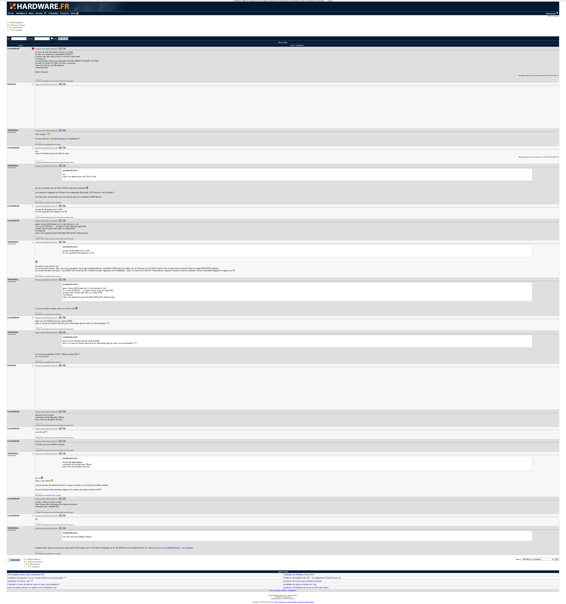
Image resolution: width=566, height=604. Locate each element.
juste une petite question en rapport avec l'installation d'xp (32, 587)
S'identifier (53, 13)
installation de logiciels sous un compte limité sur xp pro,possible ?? (36, 578)
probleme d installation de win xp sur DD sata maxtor (306, 587)
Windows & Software (18, 25)
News (31, 13)
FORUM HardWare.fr (17, 22)
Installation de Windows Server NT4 (298, 575)
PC (45, 13)
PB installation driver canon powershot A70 (25, 575)
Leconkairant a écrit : (70, 170)
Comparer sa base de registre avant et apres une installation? (33, 584)
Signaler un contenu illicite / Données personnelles (296, 602)
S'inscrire (64, 13)
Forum (11, 13)
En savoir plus (319, 1)
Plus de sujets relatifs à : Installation (283, 590)
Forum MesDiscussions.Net (277, 595)
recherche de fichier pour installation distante (302, 581)
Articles (38, 13)
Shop (73, 13)
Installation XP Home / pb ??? (20, 581)
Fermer (330, 1)
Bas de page (282, 42)
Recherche (551, 14)
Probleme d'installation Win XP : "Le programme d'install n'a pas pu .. (312, 578)
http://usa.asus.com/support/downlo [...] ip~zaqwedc (170, 548)
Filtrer (55, 39)
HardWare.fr (21, 13)
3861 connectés (553, 16)
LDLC (276, 602)
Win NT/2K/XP (18, 27)
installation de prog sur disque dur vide (299, 584)
